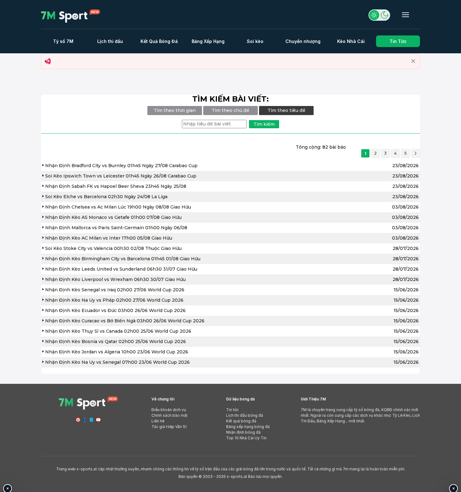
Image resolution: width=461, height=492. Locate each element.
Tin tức (232, 409)
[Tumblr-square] (85, 419)
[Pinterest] (78, 419)
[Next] (415, 153)
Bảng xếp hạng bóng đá (248, 426)
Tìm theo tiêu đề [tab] (286, 110)
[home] (70, 15)
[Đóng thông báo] (413, 61)
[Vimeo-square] (91, 419)
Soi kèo (255, 41)
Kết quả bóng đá (241, 421)
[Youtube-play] (98, 419)
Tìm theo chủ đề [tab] (230, 110)
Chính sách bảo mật (169, 415)
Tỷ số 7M (63, 41)
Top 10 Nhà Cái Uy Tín (246, 438)
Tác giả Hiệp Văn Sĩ (169, 426)
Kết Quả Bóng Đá (159, 41)
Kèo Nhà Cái (351, 41)
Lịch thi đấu (110, 41)
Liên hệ (157, 421)
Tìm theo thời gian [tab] (175, 110)
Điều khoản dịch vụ (168, 409)
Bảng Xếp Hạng (208, 41)
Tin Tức (398, 41)
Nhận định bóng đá (243, 432)
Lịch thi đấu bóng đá (244, 415)
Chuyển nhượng (303, 41)
